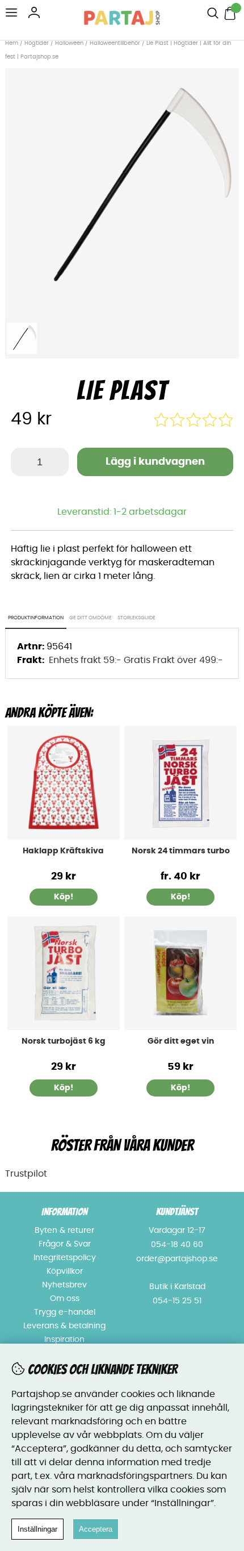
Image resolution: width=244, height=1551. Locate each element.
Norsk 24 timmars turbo (181, 851)
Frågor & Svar (65, 1244)
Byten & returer (64, 1231)
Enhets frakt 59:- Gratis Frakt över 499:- (136, 660)
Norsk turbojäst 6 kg (64, 1041)
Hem (11, 43)
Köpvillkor (65, 1271)
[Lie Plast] (122, 309)
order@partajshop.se (177, 1259)
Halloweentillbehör (115, 43)
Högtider (36, 43)
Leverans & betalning (64, 1326)
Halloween (69, 43)
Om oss (64, 1299)
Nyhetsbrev (64, 1285)
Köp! (180, 897)
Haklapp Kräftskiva (63, 851)
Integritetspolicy (64, 1258)
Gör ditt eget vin (181, 1041)
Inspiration (64, 1340)
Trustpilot (26, 1173)
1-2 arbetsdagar (150, 511)
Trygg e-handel (64, 1312)
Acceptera (95, 1529)
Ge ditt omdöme (90, 617)
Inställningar (37, 1529)
